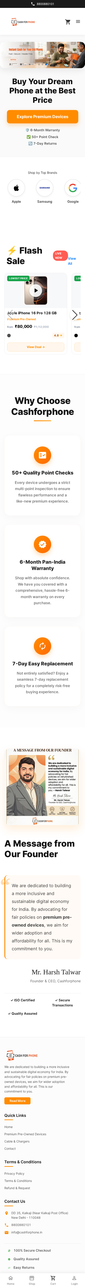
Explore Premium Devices (42, 116)
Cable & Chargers (16, 1141)
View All (72, 261)
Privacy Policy (14, 1173)
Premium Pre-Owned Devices (25, 1134)
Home (8, 1127)
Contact (10, 1148)
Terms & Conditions (18, 1181)
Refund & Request (17, 1188)
